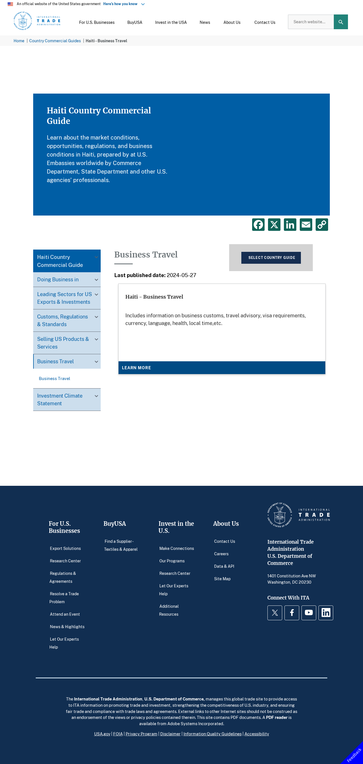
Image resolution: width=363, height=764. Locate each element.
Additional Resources (169, 609)
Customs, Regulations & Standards (62, 321)
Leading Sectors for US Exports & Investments (64, 298)
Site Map (222, 578)
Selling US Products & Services (63, 343)
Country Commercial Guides (55, 40)
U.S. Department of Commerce (174, 698)
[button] (96, 21)
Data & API (224, 565)
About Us (226, 523)
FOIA (118, 733)
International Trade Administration (108, 698)
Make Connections (176, 548)
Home (19, 40)
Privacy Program (141, 733)
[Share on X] (274, 224)
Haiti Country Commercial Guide (60, 261)
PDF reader (277, 717)
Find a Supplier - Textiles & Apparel (121, 545)
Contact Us (224, 541)
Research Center (65, 560)
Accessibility (256, 733)
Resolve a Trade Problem (64, 597)
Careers (221, 553)
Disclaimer (170, 733)
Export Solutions (65, 548)
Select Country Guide (271, 258)
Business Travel (55, 361)
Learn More (136, 367)
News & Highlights (67, 626)
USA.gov (102, 733)
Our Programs (172, 560)
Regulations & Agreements (62, 577)
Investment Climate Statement (60, 400)
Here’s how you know (121, 4)
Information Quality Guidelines (212, 733)
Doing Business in (58, 280)
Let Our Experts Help (64, 642)
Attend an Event (65, 613)
